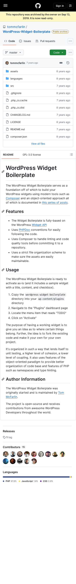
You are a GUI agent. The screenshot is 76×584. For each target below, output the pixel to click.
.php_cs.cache (18, 100)
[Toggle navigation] (5, 5)
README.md (17, 129)
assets (14, 71)
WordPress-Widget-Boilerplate (26, 31)
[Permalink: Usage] (3, 269)
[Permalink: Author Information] (3, 379)
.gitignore (15, 93)
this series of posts (55, 202)
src (12, 85)
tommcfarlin (16, 27)
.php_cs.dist (17, 107)
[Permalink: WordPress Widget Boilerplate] (3, 171)
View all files (38, 143)
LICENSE (15, 122)
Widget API (39, 225)
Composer (13, 198)
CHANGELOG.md (20, 114)
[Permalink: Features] (3, 211)
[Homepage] (38, 5)
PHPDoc (24, 229)
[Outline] (71, 154)
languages (16, 78)
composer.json (18, 136)
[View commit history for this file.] (68, 62)
